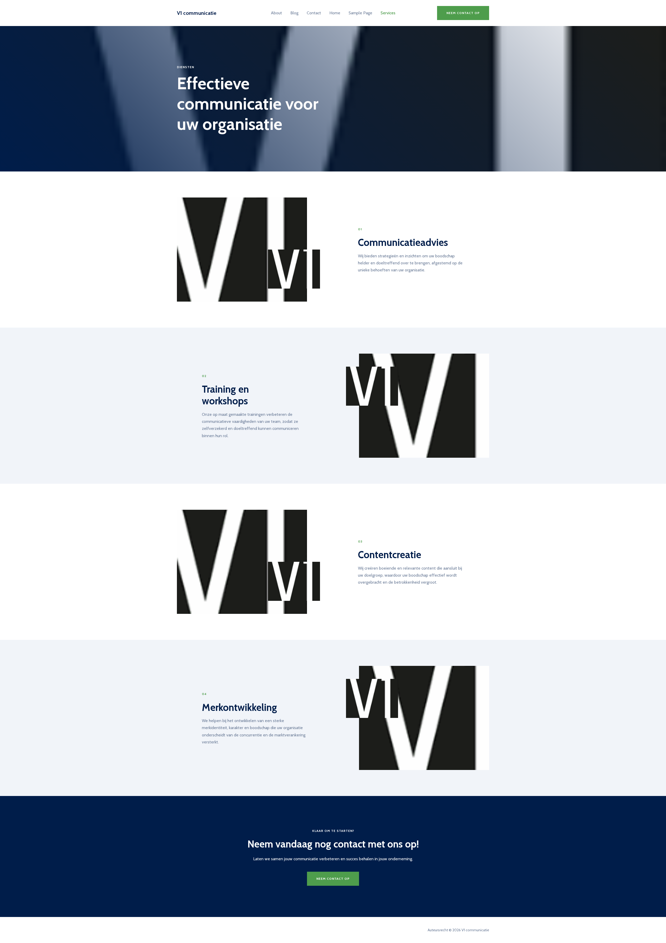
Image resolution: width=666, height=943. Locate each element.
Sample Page (360, 12)
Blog (294, 12)
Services (388, 12)
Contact (314, 12)
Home (334, 12)
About (276, 12)
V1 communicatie (196, 13)
